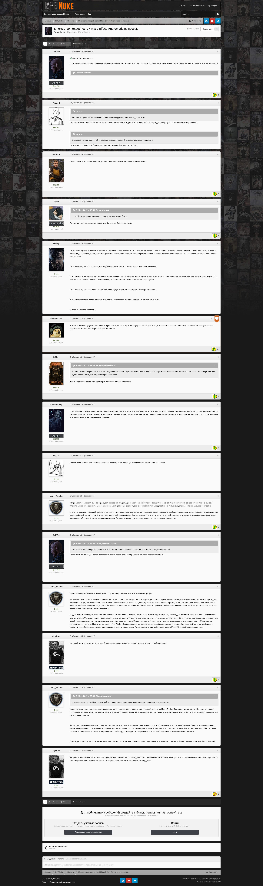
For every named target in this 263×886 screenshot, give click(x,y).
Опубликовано (82, 51)
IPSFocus (56, 879)
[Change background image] (90, 14)
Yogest (56, 456)
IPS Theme (46, 879)
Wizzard (56, 103)
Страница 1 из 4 (79, 44)
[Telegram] (206, 21)
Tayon (56, 202)
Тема (44, 882)
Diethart (56, 154)
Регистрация (80, 14)
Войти (174, 832)
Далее (63, 43)
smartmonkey (56, 404)
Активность (197, 6)
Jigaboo (56, 636)
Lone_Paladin (56, 496)
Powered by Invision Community (209, 882)
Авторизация (194, 29)
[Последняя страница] (69, 44)
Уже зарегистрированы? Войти (57, 14)
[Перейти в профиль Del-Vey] (48, 31)
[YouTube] (212, 21)
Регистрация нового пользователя (88, 832)
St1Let (56, 357)
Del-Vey (63, 32)
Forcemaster (56, 319)
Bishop (56, 243)
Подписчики (207, 29)
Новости (87, 32)
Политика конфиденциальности (62, 882)
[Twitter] (218, 21)
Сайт (183, 6)
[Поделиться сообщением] (217, 51)
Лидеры (214, 6)
